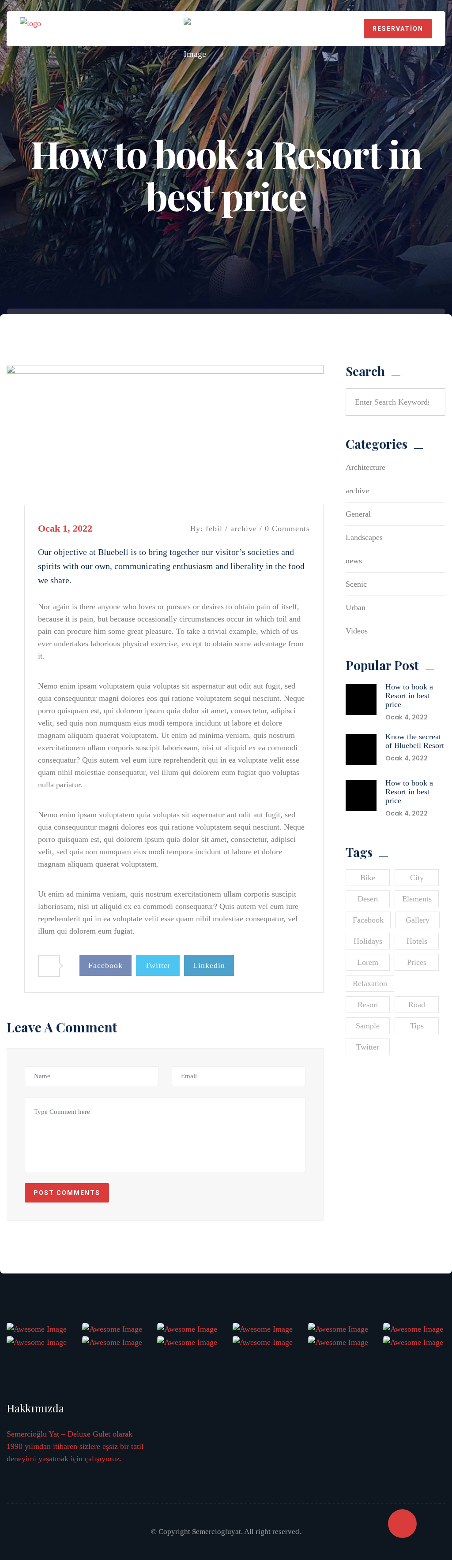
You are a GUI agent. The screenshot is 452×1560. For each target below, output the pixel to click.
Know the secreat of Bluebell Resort (414, 741)
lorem (367, 962)
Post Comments (67, 1192)
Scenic (356, 584)
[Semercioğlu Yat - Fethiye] (30, 27)
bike (367, 877)
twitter (367, 1046)
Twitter (158, 965)
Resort (368, 1004)
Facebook (105, 965)
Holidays (368, 941)
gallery (417, 920)
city (417, 877)
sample (368, 1025)
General (358, 514)
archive (243, 528)
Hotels (417, 941)
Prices (416, 962)
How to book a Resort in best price (409, 695)
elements (417, 898)
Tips (417, 1025)
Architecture (365, 467)
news (354, 560)
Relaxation (370, 983)
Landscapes (364, 537)
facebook (368, 920)
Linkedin (209, 965)
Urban (355, 607)
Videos (357, 630)
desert (368, 898)
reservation (398, 28)
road (416, 1004)
